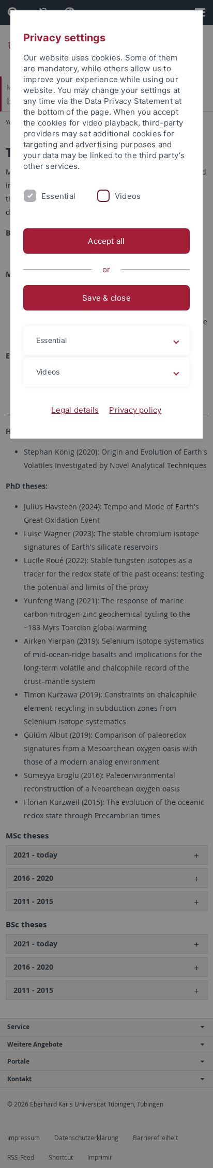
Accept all (106, 241)
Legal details (75, 410)
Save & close (106, 298)
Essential (58, 196)
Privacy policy (135, 410)
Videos (128, 196)
